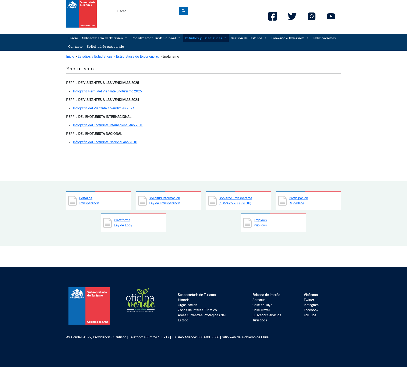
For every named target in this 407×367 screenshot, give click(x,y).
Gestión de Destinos (246, 38)
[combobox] (146, 11)
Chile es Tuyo (262, 305)
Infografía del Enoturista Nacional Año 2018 (105, 142)
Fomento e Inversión (287, 38)
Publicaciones (324, 38)
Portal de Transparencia (89, 200)
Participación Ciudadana (298, 200)
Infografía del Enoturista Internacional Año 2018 (108, 125)
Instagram (311, 305)
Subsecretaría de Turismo (102, 38)
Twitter (309, 300)
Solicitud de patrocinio (105, 46)
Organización (187, 305)
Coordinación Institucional (154, 38)
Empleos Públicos (260, 222)
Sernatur (258, 300)
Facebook (311, 310)
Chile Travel (261, 310)
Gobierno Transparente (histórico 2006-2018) (235, 200)
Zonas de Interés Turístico (197, 310)
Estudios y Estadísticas (203, 38)
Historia (184, 300)
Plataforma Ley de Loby (123, 222)
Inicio (73, 38)
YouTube (310, 315)
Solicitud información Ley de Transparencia (164, 200)
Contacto (75, 46)
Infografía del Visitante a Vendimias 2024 (103, 108)
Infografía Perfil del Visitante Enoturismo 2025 (107, 91)
